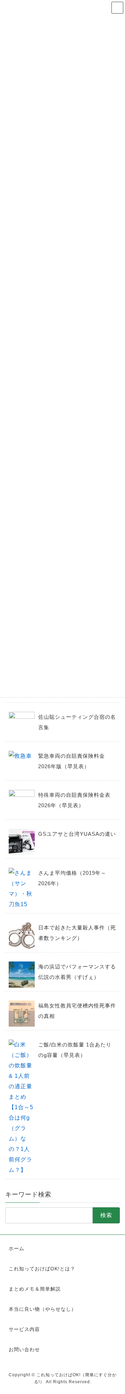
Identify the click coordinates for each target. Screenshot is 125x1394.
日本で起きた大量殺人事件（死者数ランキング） (77, 933)
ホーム (16, 1248)
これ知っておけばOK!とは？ (42, 1268)
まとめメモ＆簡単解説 (35, 1289)
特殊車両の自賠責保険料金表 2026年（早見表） (74, 800)
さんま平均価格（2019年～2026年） (72, 878)
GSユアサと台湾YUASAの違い (77, 834)
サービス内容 (24, 1329)
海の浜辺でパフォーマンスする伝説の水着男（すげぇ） (77, 972)
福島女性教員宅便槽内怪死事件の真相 (77, 1011)
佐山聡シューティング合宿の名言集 (77, 722)
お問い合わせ (24, 1349)
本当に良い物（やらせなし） (42, 1309)
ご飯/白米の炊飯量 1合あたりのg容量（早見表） (74, 1050)
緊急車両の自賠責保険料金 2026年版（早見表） (71, 761)
